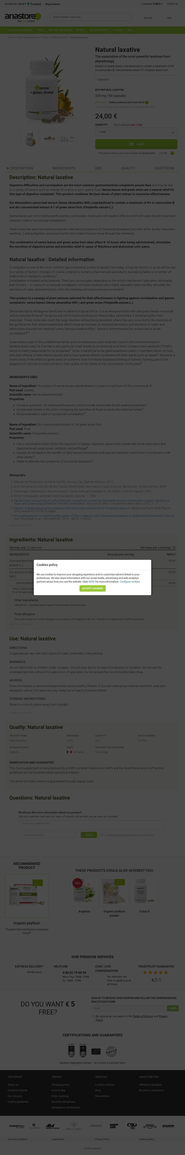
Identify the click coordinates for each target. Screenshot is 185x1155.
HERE (91, 581)
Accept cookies (92, 588)
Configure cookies (130, 581)
